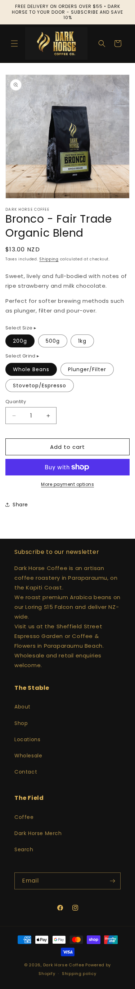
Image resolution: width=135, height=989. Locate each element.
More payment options (67, 484)
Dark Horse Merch (38, 833)
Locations (27, 739)
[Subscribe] (112, 880)
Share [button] (20, 504)
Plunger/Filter (87, 369)
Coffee (24, 817)
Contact (25, 771)
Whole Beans (31, 369)
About (22, 706)
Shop (21, 723)
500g (53, 341)
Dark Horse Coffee (63, 965)
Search (23, 849)
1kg (82, 341)
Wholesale (28, 755)
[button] (14, 43)
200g (20, 341)
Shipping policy (79, 973)
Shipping (49, 259)
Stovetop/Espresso (39, 385)
